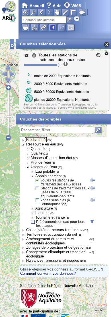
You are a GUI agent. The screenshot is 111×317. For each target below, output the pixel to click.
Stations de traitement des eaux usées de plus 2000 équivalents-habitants (65, 192)
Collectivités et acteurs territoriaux (54, 230)
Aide (55, 5)
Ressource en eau (41, 144)
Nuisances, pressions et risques (52, 260)
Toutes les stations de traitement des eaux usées (61, 182)
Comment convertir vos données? (48, 273)
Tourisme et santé (50, 217)
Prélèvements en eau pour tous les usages (60, 224)
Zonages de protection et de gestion (55, 247)
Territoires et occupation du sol (51, 234)
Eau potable (45, 171)
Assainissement (48, 176)
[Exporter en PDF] (34, 27)
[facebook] (52, 27)
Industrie (42, 213)
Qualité (36, 153)
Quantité (38, 149)
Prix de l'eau (41, 162)
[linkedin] (70, 27)
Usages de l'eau (44, 167)
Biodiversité (36, 140)
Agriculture (44, 208)
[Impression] (25, 27)
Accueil (37, 5)
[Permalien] (43, 27)
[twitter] (61, 27)
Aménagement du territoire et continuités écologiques (50, 241)
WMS (76, 5)
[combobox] (77, 18)
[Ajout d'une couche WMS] (82, 12)
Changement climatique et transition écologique (55, 254)
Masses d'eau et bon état (51, 158)
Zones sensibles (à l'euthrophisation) (55, 202)
